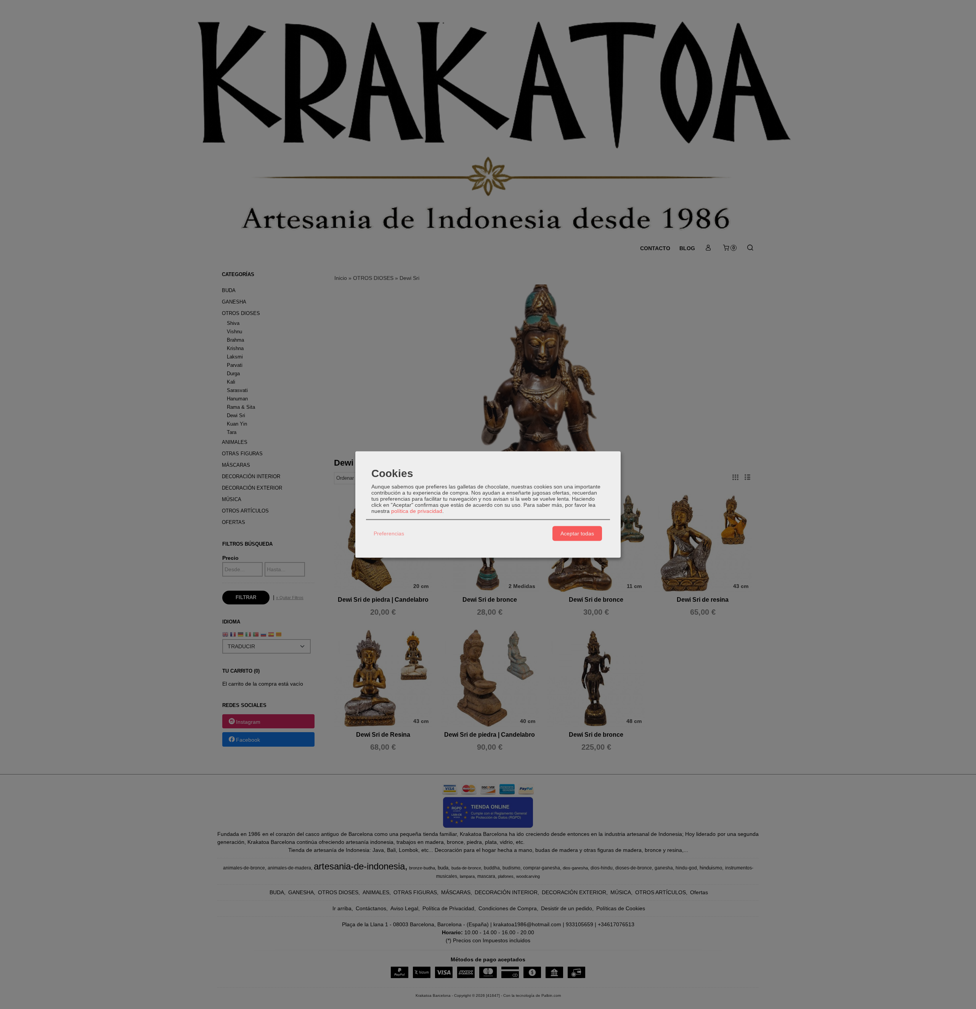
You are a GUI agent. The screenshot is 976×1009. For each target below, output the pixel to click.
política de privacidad (416, 511)
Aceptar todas (577, 533)
